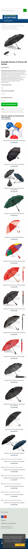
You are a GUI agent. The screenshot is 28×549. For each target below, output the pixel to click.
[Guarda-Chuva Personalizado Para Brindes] (14, 130)
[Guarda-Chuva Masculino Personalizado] (14, 346)
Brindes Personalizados (10, 108)
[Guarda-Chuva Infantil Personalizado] (14, 227)
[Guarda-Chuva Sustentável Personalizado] (14, 467)
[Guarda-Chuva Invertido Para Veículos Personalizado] (14, 178)
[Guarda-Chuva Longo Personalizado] (14, 492)
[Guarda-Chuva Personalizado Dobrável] (14, 443)
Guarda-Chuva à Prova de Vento (16, 112)
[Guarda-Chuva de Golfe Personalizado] (14, 203)
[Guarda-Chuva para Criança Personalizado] (14, 251)
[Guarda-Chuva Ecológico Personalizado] (14, 500)
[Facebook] (2, 516)
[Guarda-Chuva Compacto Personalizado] (14, 459)
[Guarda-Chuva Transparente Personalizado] (14, 322)
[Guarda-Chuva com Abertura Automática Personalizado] (14, 394)
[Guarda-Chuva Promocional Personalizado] (14, 274)
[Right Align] (25, 10)
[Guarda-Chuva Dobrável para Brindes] (14, 370)
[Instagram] (5, 516)
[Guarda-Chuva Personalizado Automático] (14, 475)
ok (20, 545)
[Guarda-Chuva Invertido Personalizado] (14, 154)
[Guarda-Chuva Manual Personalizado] (14, 484)
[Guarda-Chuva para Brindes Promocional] (14, 298)
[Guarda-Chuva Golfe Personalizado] (14, 419)
